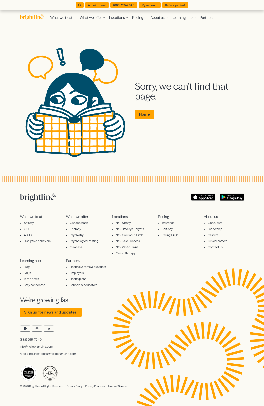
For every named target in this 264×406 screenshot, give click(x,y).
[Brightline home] (33, 17)
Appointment (97, 5)
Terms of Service (117, 386)
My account (150, 5)
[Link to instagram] (37, 329)
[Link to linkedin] (49, 329)
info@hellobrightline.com (36, 346)
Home (144, 114)
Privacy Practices (95, 386)
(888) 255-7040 (123, 5)
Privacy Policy (74, 386)
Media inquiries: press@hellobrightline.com (48, 354)
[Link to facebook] (25, 329)
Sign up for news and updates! (50, 312)
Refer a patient (175, 5)
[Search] (80, 5)
